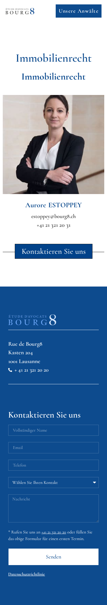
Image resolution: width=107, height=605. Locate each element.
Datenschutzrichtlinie (26, 574)
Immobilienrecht (53, 76)
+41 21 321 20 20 (53, 532)
